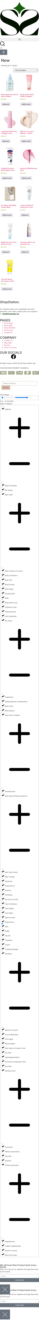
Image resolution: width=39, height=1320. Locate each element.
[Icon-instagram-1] (8, 356)
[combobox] (20, 383)
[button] (19, 39)
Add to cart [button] (26, 104)
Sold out (6, 104)
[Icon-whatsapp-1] (2, 356)
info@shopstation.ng (10, 314)
